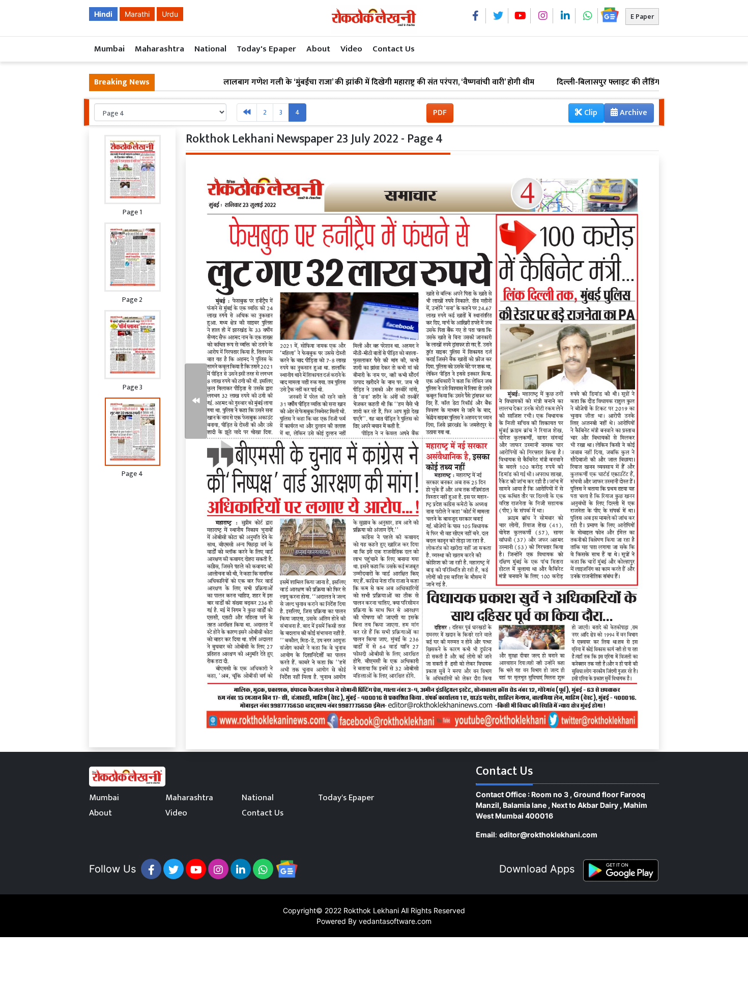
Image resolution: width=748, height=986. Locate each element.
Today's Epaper (266, 49)
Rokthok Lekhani (371, 910)
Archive (632, 113)
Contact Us (393, 49)
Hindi (103, 14)
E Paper (642, 16)
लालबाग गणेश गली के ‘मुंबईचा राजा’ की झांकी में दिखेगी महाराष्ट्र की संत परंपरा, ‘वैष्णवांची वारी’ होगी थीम (336, 82)
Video (351, 49)
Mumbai (109, 49)
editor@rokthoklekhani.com (548, 834)
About (318, 49)
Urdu (170, 14)
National (210, 49)
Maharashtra (159, 49)
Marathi (137, 14)
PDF (440, 113)
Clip (589, 113)
